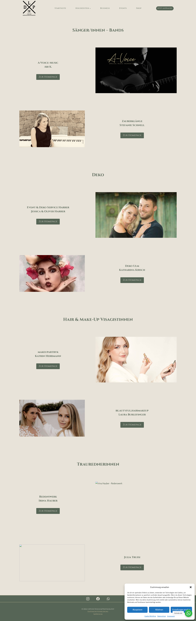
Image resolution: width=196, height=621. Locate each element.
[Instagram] (87, 598)
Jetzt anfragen (164, 8)
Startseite (60, 8)
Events (123, 8)
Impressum (171, 616)
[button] (190, 587)
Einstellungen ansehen (181, 609)
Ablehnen (159, 609)
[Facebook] (98, 598)
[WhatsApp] (108, 598)
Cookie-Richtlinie (150, 616)
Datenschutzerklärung (98, 611)
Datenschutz (161, 616)
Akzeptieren (137, 609)
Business (105, 8)
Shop (138, 8)
